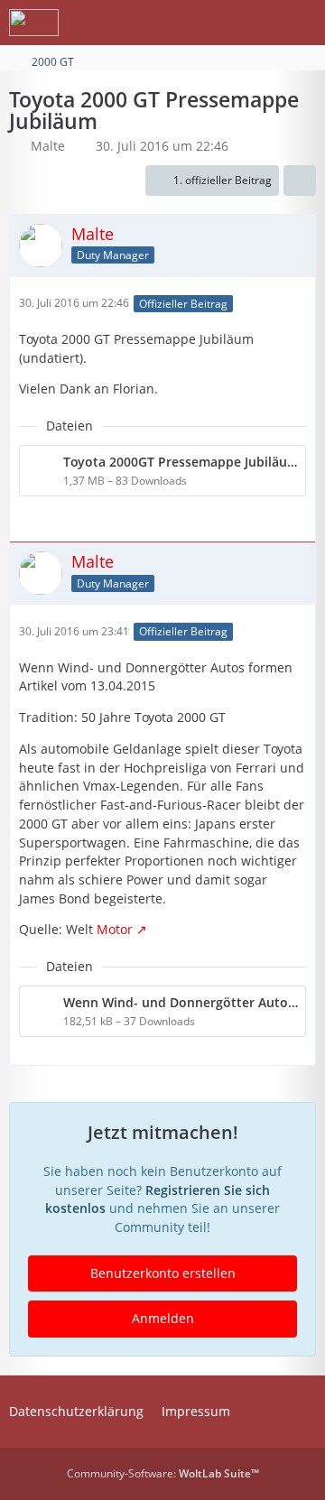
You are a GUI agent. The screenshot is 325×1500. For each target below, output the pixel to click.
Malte (48, 145)
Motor (115, 929)
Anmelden (163, 1318)
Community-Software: (163, 1473)
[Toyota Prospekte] (33, 23)
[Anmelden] (256, 22)
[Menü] (301, 23)
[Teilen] (299, 180)
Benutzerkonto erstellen (163, 1273)
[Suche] (211, 23)
